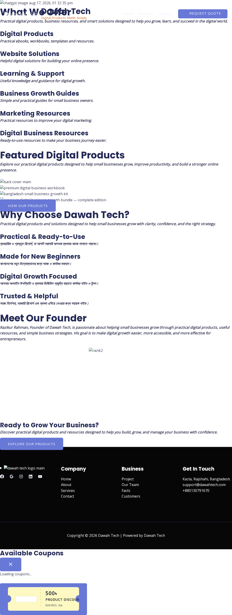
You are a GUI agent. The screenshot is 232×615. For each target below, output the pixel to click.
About (128, 13)
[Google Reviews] (12, 476)
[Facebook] (2, 476)
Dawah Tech (66, 11)
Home (113, 13)
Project (128, 478)
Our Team (130, 484)
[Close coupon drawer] (10, 564)
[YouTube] (40, 476)
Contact (164, 13)
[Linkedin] (31, 476)
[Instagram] (21, 476)
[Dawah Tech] (21, 13)
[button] (202, 13)
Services (146, 13)
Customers (131, 496)
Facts (126, 490)
